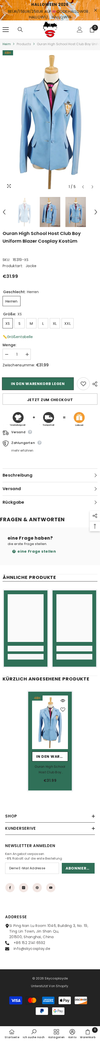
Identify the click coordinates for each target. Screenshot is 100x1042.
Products (24, 44)
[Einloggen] (80, 29)
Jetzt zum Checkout (50, 399)
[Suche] (20, 30)
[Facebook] (10, 887)
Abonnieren (79, 868)
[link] (26, 648)
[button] (82, 186)
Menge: (9, 345)
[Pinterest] (37, 887)
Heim (7, 44)
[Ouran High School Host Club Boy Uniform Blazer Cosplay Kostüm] (50, 722)
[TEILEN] (93, 384)
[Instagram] (23, 887)
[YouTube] (51, 887)
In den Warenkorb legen (38, 383)
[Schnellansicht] (63, 700)
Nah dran (95, 10)
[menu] (6, 30)
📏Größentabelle (18, 336)
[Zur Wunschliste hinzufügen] (83, 383)
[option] (50, 121)
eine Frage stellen (36, 551)
